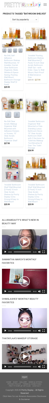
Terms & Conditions (32, 384)
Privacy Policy (14, 384)
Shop (15, 382)
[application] (24, 241)
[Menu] (45, 4)
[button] (24, 242)
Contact (36, 386)
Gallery (23, 382)
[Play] (5, 252)
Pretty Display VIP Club (20, 386)
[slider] (22, 252)
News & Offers (35, 382)
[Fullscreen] (43, 252)
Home (8, 382)
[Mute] (39, 252)
